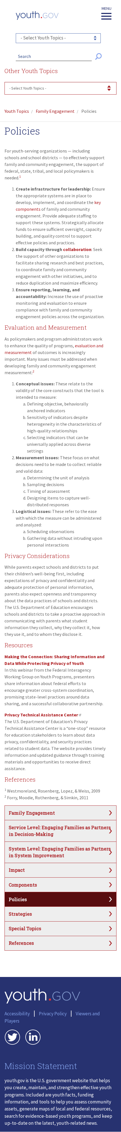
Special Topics (25, 928)
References (21, 943)
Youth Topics (17, 111)
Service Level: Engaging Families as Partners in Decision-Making (60, 830)
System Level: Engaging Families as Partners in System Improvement (60, 852)
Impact (17, 870)
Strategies (20, 914)
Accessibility (17, 1014)
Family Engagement (55, 111)
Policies (18, 899)
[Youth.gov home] (37, 15)
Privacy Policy (53, 1014)
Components (23, 885)
